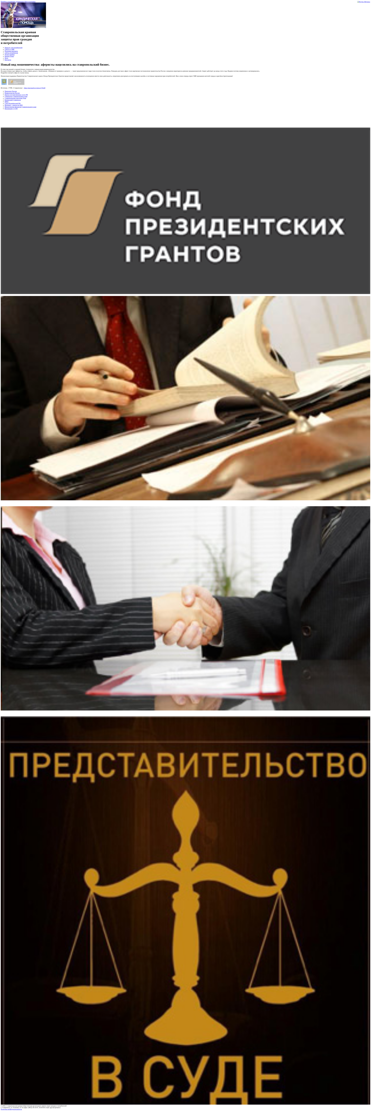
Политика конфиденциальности (11, 1109)
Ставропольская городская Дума (15, 98)
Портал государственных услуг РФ (16, 95)
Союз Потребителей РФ (12, 103)
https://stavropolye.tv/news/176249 (34, 88)
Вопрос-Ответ (9, 56)
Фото (6, 58)
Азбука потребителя (11, 53)
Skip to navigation (29, 1)
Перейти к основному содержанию (12, 1)
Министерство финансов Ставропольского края (20, 107)
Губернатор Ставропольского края (16, 96)
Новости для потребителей (13, 47)
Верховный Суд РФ (11, 108)
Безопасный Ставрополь (13, 100)
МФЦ (6, 102)
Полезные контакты (11, 51)
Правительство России (12, 93)
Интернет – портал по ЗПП (14, 105)
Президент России (11, 91)
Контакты (8, 60)
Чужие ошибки (10, 54)
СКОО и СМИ (9, 49)
